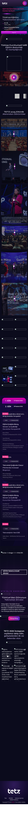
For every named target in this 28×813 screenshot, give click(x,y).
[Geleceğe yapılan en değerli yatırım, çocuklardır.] (8, 673)
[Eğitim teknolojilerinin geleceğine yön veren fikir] (8, 656)
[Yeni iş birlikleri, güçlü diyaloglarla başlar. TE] (20, 673)
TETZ (13, 802)
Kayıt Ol (14, 32)
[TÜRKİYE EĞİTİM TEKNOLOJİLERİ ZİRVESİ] (4, 3)
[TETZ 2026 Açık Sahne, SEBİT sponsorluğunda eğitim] (20, 656)
